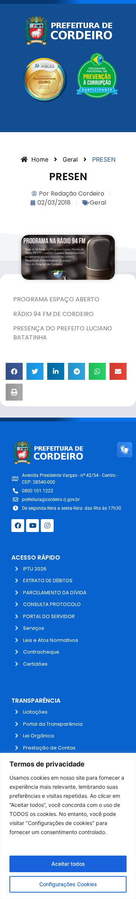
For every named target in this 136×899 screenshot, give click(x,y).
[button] (14, 371)
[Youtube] (32, 525)
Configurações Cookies (68, 884)
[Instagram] (47, 525)
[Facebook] (17, 525)
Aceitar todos (68, 863)
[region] (68, 826)
